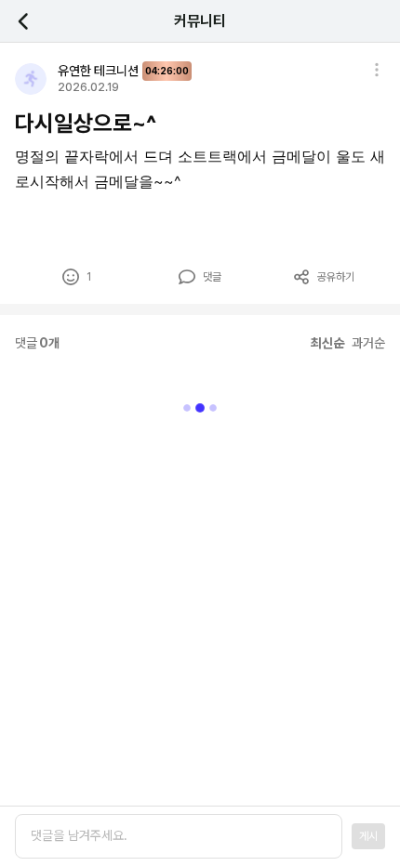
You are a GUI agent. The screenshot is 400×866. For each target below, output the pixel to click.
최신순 (327, 342)
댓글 (212, 276)
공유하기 (335, 276)
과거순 (368, 342)
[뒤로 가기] (33, 21)
